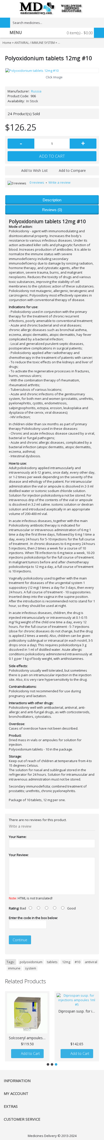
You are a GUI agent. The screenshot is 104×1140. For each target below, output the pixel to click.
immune (14, 968)
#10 (77, 962)
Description (52, 200)
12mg (66, 962)
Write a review (59, 182)
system (30, 968)
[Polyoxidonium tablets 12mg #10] (52, 70)
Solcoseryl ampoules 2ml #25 (28, 1037)
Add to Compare (72, 170)
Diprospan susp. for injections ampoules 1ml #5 (77, 1011)
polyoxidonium (31, 962)
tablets (52, 962)
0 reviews (37, 182)
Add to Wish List (34, 170)
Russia (36, 91)
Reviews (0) (52, 210)
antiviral (91, 962)
